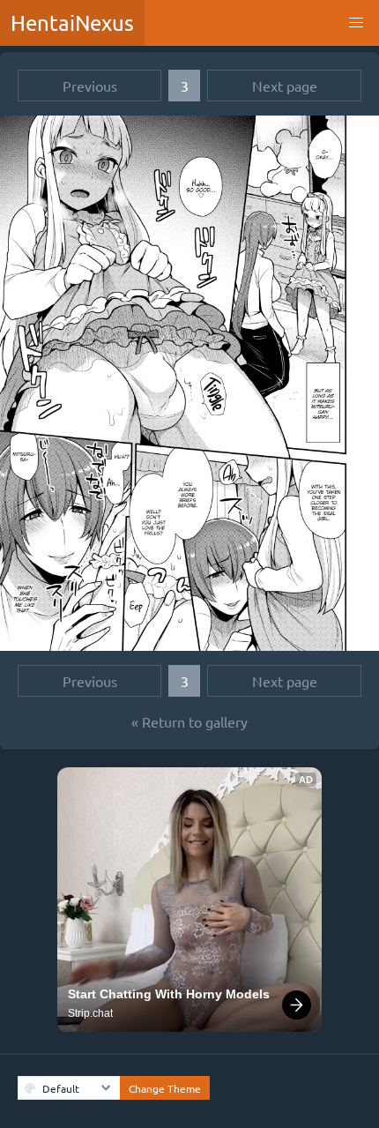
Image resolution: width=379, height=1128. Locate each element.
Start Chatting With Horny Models (169, 994)
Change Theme (165, 1088)
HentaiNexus (72, 22)
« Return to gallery (189, 721)
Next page (284, 85)
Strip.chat (90, 1013)
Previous (90, 85)
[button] (356, 23)
